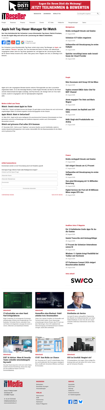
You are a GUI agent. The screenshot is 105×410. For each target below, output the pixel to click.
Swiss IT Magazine (41, 404)
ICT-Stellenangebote (74, 394)
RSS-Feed (71, 386)
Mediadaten (39, 384)
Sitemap (70, 388)
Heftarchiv (71, 390)
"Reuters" (14, 49)
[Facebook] (70, 403)
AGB (37, 397)
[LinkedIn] (76, 403)
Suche (79, 16)
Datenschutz (39, 399)
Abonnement (40, 395)
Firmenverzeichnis (73, 392)
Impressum (39, 401)
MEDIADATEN (37, 13)
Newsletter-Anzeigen (42, 386)
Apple (56, 47)
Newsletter (71, 384)
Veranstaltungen (41, 388)
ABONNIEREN (47, 13)
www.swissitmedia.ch (10, 403)
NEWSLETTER (57, 13)
